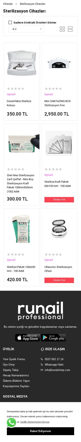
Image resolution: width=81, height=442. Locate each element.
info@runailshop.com (57, 370)
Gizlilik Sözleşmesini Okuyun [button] (34, 422)
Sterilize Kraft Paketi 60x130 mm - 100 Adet (57, 183)
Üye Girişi (9, 364)
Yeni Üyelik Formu (14, 359)
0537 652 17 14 (53, 359)
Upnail (11, 94)
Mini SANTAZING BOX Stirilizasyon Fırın (57, 103)
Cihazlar (8, 3)
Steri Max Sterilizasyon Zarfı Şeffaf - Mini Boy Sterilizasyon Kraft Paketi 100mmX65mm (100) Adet (20, 183)
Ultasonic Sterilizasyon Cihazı (58, 269)
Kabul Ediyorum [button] (40, 431)
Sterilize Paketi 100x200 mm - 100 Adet (21, 269)
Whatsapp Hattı (54, 364)
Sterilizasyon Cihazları (32, 3)
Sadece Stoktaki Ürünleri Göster (35, 22)
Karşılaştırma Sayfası (16, 386)
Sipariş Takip (10, 370)
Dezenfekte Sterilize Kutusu (19, 103)
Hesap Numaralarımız (16, 375)
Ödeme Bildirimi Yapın (16, 380)
